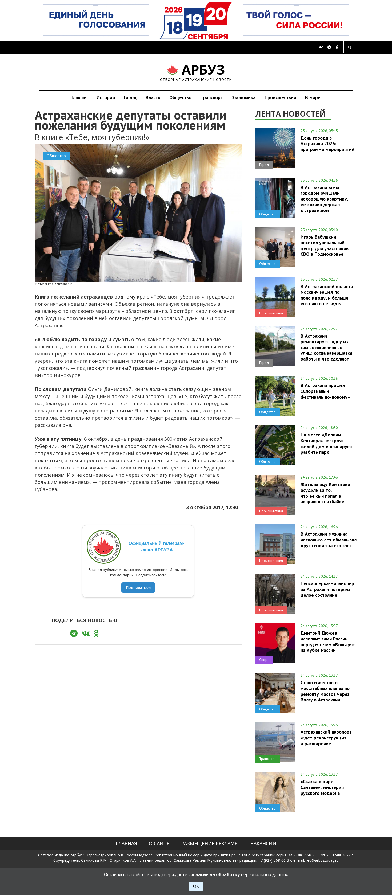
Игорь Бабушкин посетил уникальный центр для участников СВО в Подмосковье (325, 245)
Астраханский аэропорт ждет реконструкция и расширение (326, 737)
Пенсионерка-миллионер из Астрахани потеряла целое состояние (327, 589)
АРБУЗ (196, 72)
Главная (79, 97)
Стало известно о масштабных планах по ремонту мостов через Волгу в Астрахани (325, 690)
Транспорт (212, 97)
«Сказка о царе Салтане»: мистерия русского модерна (322, 787)
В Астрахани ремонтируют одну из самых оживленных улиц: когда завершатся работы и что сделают (326, 347)
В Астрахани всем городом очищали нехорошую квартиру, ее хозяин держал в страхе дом (324, 198)
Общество (180, 97)
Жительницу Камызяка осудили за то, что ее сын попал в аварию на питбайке (325, 492)
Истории (106, 97)
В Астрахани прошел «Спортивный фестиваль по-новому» (325, 391)
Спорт (264, 659)
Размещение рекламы (210, 843)
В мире (313, 97)
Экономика (243, 97)
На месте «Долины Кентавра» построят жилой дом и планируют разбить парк (327, 443)
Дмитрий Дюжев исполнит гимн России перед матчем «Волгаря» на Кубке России (328, 641)
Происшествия (280, 97)
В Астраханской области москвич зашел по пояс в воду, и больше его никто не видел (327, 294)
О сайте (159, 843)
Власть (153, 97)
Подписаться (138, 587)
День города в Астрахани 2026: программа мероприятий (327, 143)
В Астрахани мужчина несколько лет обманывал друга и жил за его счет (329, 539)
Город (130, 97)
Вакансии (263, 843)
